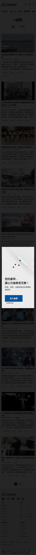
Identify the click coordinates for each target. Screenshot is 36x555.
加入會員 (14, 298)
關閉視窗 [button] (10, 303)
